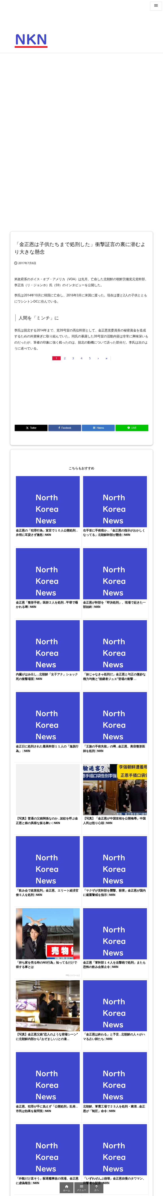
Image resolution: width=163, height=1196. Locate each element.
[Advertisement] (81, 85)
